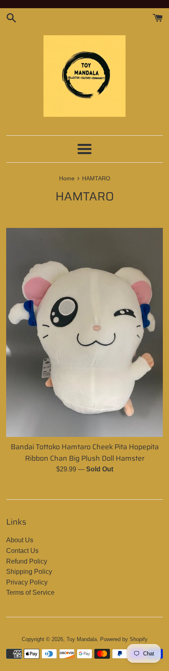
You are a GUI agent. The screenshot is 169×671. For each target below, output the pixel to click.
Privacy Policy (27, 582)
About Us (19, 540)
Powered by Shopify (124, 639)
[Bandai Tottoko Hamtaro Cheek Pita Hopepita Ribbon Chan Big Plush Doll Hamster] (84, 332)
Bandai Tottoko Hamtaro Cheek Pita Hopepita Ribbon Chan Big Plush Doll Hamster (85, 452)
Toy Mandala (81, 639)
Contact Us (22, 550)
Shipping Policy (29, 571)
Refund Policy (26, 561)
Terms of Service (30, 592)
